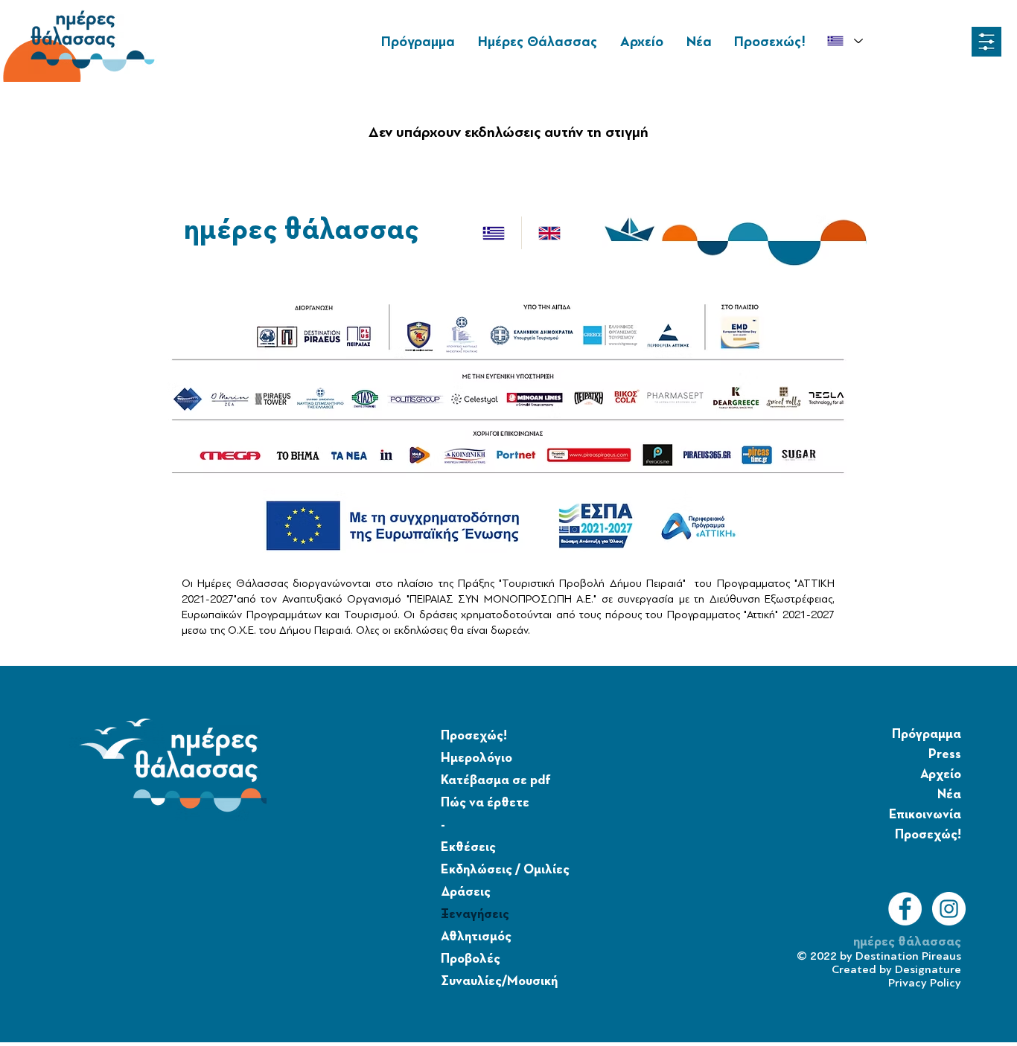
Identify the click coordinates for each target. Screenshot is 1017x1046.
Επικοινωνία (925, 814)
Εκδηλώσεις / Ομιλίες (505, 869)
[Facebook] (905, 908)
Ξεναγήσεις (475, 914)
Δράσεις (466, 892)
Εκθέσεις (468, 847)
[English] (549, 232)
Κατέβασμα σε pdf (496, 780)
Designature (928, 969)
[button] (986, 42)
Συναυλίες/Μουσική (499, 981)
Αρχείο (940, 774)
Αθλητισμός (476, 936)
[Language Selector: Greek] (845, 41)
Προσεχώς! (474, 735)
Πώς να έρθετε (485, 802)
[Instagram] (949, 908)
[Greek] (493, 232)
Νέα (949, 794)
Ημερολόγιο (476, 758)
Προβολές (470, 959)
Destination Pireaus (908, 956)
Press (944, 754)
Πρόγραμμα (926, 734)
